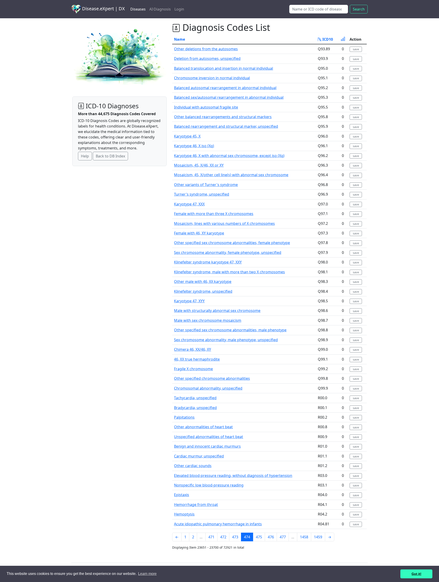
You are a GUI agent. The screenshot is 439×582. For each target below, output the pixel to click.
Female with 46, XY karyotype (199, 233)
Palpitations (184, 417)
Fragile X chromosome (193, 368)
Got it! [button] (416, 574)
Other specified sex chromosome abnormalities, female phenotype (232, 242)
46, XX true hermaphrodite (197, 359)
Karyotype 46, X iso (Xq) (194, 145)
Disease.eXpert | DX (103, 8)
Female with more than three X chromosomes (213, 213)
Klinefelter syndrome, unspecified (203, 291)
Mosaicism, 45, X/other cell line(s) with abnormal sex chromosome (231, 174)
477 (283, 536)
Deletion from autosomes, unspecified (207, 58)
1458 (304, 536)
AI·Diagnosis (160, 9)
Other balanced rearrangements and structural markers (223, 116)
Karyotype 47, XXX (189, 204)
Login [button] (179, 9)
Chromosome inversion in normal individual (212, 77)
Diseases (138, 9)
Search (359, 9)
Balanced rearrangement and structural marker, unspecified (226, 126)
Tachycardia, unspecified (195, 397)
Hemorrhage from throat (196, 504)
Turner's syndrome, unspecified (201, 194)
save (356, 49)
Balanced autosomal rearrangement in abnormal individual (225, 87)
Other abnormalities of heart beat (203, 426)
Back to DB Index (110, 156)
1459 (318, 536)
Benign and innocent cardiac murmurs (207, 446)
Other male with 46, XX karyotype (202, 281)
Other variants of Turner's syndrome (206, 184)
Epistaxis (181, 494)
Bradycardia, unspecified (195, 407)
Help (85, 156)
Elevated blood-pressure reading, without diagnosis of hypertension (233, 475)
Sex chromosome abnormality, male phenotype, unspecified (226, 339)
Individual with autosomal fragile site (206, 107)
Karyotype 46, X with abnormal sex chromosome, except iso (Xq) (229, 155)
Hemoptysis (184, 514)
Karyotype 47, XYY (189, 300)
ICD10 (327, 39)
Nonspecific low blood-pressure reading (209, 485)
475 (259, 536)
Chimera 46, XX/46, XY (192, 349)
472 (223, 536)
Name (179, 39)
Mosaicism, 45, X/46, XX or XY (199, 165)
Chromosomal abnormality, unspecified (208, 388)
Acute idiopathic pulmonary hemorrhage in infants (218, 523)
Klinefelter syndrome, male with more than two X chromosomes (229, 271)
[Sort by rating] (343, 39)
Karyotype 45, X (187, 136)
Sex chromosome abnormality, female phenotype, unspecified (227, 252)
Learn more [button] (147, 574)
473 (235, 536)
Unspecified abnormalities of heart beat (208, 436)
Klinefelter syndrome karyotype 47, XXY (208, 262)
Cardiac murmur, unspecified (199, 456)
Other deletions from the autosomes (206, 48)
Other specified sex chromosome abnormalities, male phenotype (230, 329)
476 (271, 536)
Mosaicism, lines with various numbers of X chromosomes (224, 223)
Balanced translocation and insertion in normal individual (223, 68)
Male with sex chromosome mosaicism (207, 320)
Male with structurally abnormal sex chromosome (217, 310)
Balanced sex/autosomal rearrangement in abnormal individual (229, 97)
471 (211, 536)
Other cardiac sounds (192, 465)
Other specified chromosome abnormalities (212, 378)
